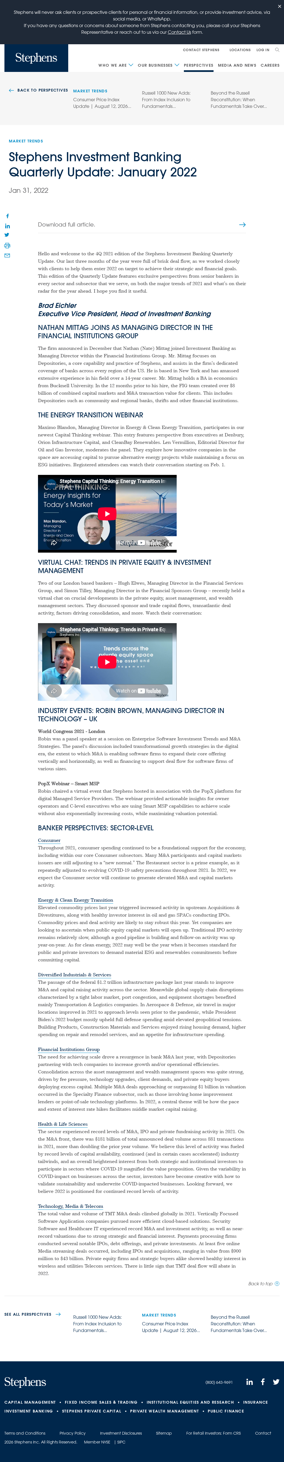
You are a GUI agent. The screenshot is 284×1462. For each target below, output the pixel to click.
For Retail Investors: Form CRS (213, 1433)
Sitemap (164, 1433)
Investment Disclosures (121, 1433)
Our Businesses (155, 65)
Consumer (49, 841)
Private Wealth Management (164, 1411)
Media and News (237, 65)
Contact (263, 1433)
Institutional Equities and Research (190, 1402)
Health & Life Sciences (63, 1124)
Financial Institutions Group (69, 1050)
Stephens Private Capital (91, 1411)
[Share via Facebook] (7, 215)
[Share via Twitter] (7, 235)
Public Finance (226, 1411)
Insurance (255, 1402)
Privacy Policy (73, 1433)
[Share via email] (7, 255)
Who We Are (112, 65)
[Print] (7, 245)
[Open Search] (277, 50)
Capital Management (30, 1402)
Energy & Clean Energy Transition (75, 900)
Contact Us (179, 32)
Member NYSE (97, 1442)
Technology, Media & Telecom (70, 1207)
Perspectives (199, 65)
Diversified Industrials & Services (74, 975)
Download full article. (66, 224)
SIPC (121, 1442)
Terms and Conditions (24, 1433)
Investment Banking (28, 1411)
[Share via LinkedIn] (7, 225)
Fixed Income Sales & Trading (101, 1402)
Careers (270, 65)
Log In (263, 50)
